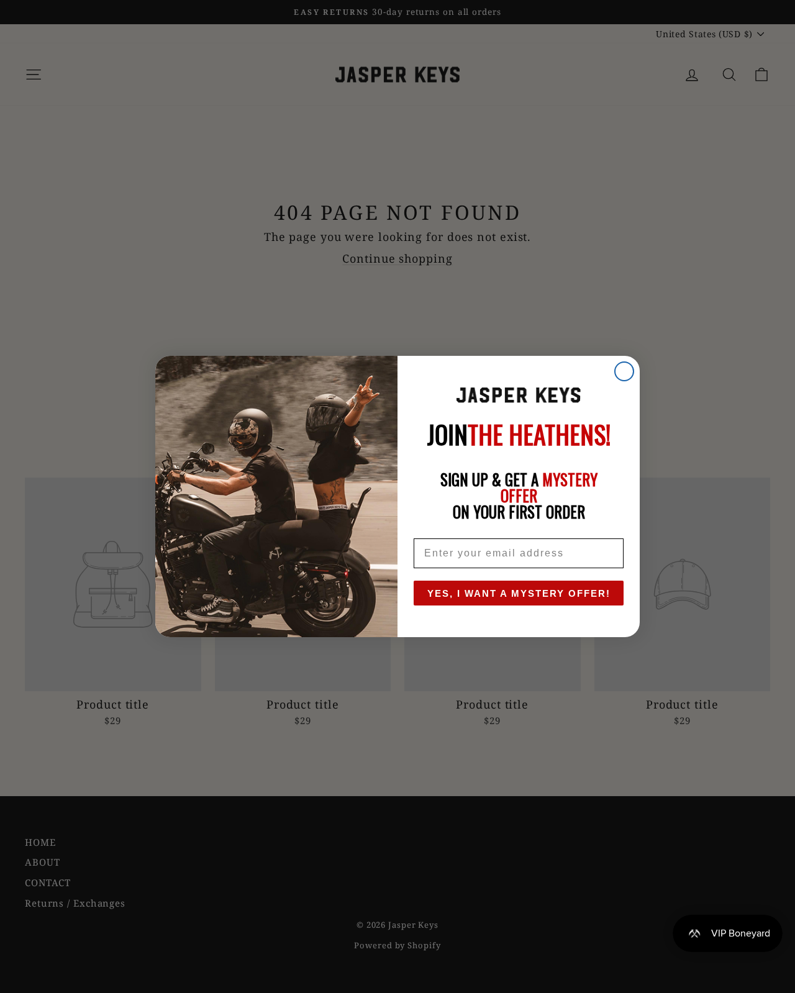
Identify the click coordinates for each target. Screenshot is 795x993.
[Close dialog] (624, 371)
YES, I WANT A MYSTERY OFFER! (519, 593)
